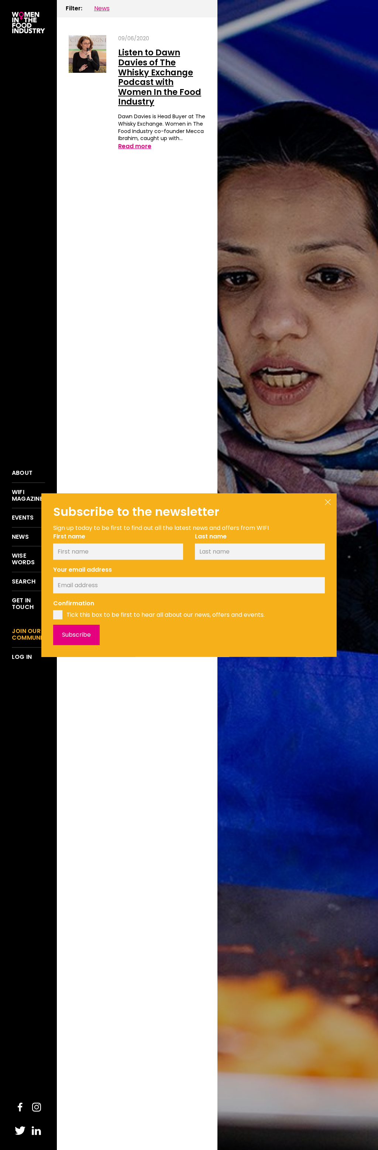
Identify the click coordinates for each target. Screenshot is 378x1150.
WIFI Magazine (27, 495)
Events (23, 517)
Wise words (23, 558)
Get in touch (23, 603)
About (22, 473)
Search (23, 581)
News (20, 537)
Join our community (28, 634)
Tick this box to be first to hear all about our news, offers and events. (165, 614)
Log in (22, 657)
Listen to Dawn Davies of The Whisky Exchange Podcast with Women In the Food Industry (159, 77)
